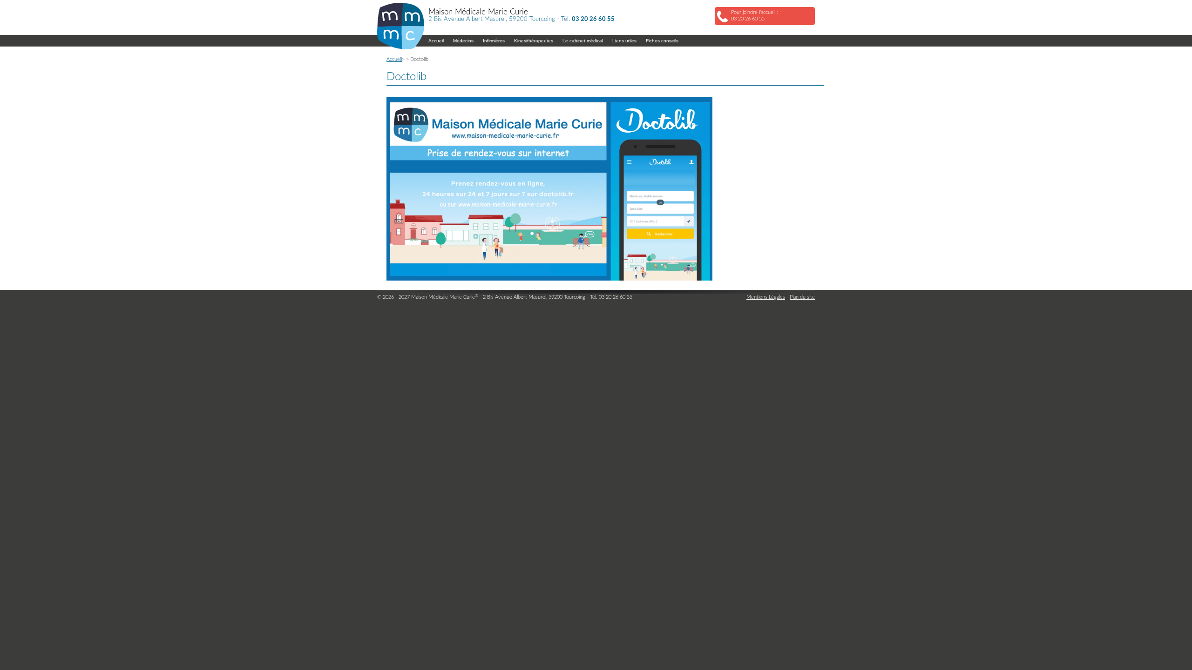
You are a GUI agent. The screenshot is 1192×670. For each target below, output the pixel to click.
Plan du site (802, 297)
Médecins (463, 40)
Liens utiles (624, 40)
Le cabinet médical (582, 40)
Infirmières (494, 40)
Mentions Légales (765, 297)
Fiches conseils (662, 40)
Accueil (436, 40)
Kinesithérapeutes (533, 40)
